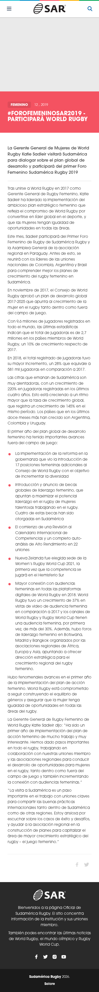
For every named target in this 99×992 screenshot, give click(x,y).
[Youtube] (64, 957)
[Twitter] (45, 957)
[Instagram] (54, 957)
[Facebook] (36, 957)
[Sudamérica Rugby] (49, 8)
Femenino (19, 105)
